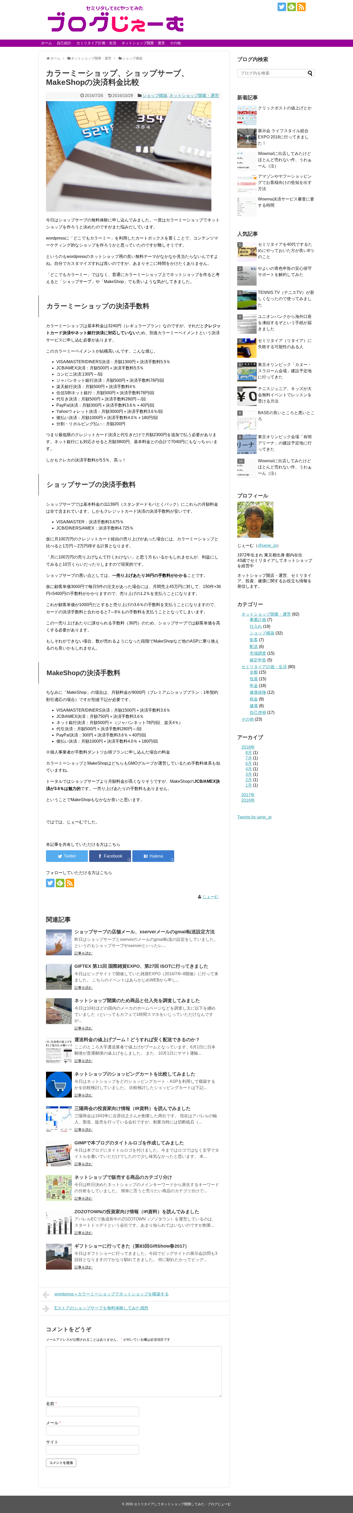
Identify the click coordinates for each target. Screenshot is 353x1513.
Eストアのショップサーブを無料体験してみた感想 (101, 1308)
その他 (175, 43)
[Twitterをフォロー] (282, 7)
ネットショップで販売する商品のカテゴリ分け (123, 1177)
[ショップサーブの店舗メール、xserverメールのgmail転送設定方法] (59, 942)
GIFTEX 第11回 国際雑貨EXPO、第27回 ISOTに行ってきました (141, 966)
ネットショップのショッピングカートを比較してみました (134, 1074)
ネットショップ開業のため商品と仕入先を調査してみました (137, 1000)
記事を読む (83, 953)
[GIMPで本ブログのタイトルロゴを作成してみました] (59, 1153)
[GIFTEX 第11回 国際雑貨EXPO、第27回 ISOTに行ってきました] (59, 977)
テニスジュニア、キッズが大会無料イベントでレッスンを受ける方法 (285, 394)
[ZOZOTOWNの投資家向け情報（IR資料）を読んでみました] (59, 1222)
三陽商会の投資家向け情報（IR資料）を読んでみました (132, 1108)
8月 (248, 752)
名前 (51, 1404)
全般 (254, 672)
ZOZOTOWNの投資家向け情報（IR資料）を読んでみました (136, 1211)
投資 (254, 679)
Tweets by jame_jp (254, 817)
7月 (248, 758)
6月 (248, 763)
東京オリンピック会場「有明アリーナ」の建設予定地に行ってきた (285, 443)
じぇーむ (210, 897)
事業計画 (258, 619)
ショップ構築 (154, 95)
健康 (254, 706)
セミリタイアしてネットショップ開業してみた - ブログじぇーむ (182, 1504)
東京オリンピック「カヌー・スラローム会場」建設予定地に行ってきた (285, 370)
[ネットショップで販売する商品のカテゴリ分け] (59, 1188)
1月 (248, 785)
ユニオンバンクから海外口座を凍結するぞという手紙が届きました (285, 322)
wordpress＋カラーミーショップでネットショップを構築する (112, 1294)
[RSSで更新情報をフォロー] (301, 7)
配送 (254, 646)
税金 (254, 699)
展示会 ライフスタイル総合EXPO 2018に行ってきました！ (283, 137)
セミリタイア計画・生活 (96, 43)
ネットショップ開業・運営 (143, 43)
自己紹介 (64, 43)
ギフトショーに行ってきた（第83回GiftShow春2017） (131, 1246)
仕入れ (256, 626)
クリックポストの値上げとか (285, 108)
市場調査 (258, 653)
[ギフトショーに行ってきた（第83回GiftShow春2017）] (59, 1257)
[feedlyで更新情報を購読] (291, 7)
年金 (254, 685)
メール (53, 1423)
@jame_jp (267, 545)
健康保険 (258, 692)
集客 (254, 640)
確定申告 (258, 660)
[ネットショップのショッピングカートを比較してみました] (59, 1085)
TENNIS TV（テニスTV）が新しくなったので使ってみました (286, 298)
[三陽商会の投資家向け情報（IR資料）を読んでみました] (59, 1119)
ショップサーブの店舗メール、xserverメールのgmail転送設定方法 (144, 931)
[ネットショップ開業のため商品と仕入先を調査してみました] (59, 1011)
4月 (248, 769)
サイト (52, 1442)
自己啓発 (258, 712)
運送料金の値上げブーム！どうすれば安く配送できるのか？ (137, 1039)
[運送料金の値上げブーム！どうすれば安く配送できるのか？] (59, 1050)
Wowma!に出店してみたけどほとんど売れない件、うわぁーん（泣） (285, 159)
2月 (248, 780)
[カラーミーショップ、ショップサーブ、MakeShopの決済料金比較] (153, 856)
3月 (248, 774)
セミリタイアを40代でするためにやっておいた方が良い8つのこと (286, 250)
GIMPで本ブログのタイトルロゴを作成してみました (129, 1142)
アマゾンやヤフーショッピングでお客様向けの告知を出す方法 (285, 182)
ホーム (46, 43)
